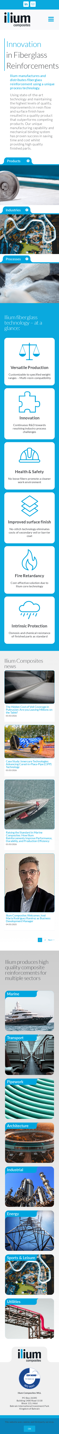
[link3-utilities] (29, 1299)
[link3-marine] (29, 992)
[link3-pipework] (29, 1079)
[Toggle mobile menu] (51, 19)
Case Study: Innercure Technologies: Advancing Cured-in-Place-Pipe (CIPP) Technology (29, 764)
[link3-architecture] (29, 1123)
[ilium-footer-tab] (29, 1347)
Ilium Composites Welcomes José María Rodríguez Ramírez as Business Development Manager (28, 918)
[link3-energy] (29, 1211)
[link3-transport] (29, 1035)
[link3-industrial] (29, 1167)
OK (29, 1428)
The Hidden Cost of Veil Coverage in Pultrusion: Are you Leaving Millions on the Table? (29, 709)
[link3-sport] (29, 1255)
